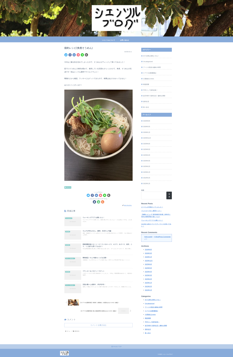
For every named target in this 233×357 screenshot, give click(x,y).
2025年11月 (147, 138)
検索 (142, 190)
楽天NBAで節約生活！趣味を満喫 (154, 96)
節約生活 (68, 187)
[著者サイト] (94, 201)
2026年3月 (146, 126)
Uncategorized (148, 61)
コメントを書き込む (98, 325)
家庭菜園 (146, 84)
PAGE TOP (117, 347)
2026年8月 (146, 121)
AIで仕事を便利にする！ (151, 56)
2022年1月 (146, 183)
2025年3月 (146, 161)
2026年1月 (146, 132)
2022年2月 (146, 178)
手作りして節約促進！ (150, 90)
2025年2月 (146, 166)
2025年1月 (146, 172)
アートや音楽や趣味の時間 (152, 67)
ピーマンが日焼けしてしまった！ (152, 207)
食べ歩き (146, 107)
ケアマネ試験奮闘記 (149, 73)
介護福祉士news (148, 78)
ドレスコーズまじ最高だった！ (151, 211)
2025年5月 (146, 149)
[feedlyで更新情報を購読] (98, 201)
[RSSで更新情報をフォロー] (102, 201)
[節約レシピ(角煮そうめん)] (74, 54)
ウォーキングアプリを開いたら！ (152, 220)
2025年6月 (146, 143)
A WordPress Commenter (162, 237)
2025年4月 (146, 155)
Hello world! (148, 237)
